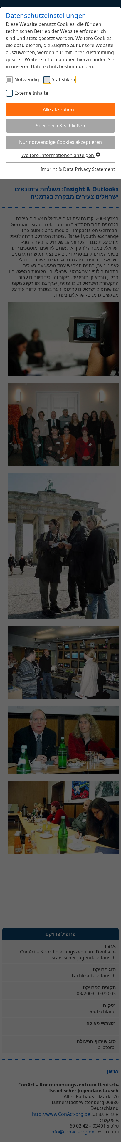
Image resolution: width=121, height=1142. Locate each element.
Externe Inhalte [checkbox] (31, 93)
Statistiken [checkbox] (63, 79)
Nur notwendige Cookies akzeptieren (60, 142)
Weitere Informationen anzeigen (58, 155)
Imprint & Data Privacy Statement (78, 169)
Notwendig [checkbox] (26, 79)
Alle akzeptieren (60, 109)
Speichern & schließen (60, 125)
